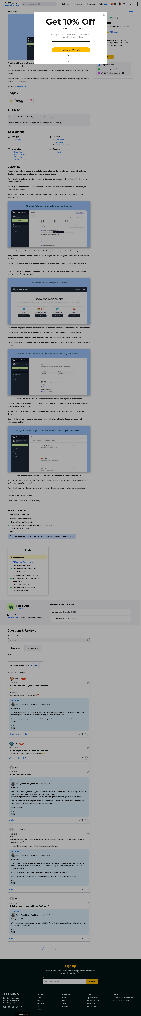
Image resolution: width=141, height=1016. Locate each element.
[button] (104, 15)
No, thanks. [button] (71, 55)
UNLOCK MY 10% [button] (71, 50)
